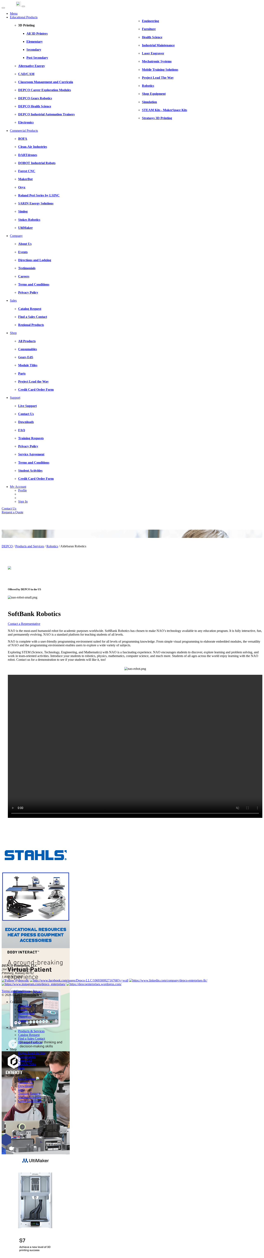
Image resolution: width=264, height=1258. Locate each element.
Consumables (27, 1056)
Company (16, 235)
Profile (22, 490)
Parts (21, 1068)
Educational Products (24, 17)
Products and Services (29, 546)
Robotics (52, 546)
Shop (13, 333)
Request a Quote (12, 512)
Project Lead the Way (32, 1053)
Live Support (26, 1078)
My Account (18, 486)
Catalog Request (29, 1035)
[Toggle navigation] (23, 6)
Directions (25, 1016)
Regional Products (30, 1042)
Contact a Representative (24, 623)
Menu (14, 13)
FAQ (21, 1089)
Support (15, 397)
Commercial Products (24, 130)
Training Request (29, 1093)
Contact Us (9, 508)
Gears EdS (25, 1060)
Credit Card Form (29, 1101)
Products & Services (31, 1031)
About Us (24, 1005)
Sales (13, 300)
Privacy (38, 991)
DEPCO (7, 546)
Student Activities (29, 1097)
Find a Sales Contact (31, 1038)
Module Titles (27, 1064)
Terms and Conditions (16, 991)
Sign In (23, 501)
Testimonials (26, 1013)
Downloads (25, 1086)
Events (22, 1009)
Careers (23, 1020)
